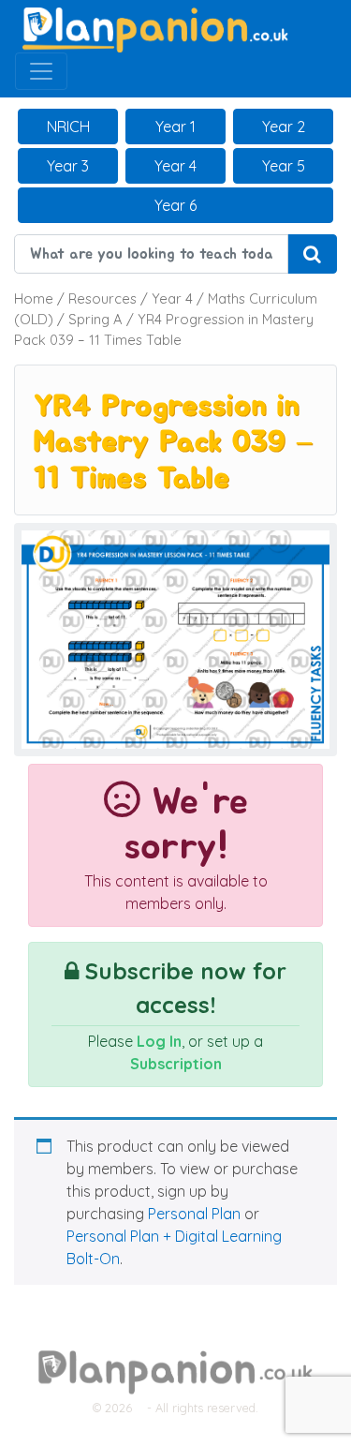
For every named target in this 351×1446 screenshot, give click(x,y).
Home (33, 298)
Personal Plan (194, 1213)
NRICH (68, 126)
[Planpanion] (155, 28)
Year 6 (175, 205)
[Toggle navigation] (41, 71)
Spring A (95, 319)
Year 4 (175, 166)
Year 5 (283, 166)
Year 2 (283, 126)
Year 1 (175, 126)
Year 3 (68, 166)
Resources (102, 298)
